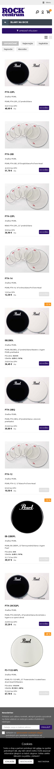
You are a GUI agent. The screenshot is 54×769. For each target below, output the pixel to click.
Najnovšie (8, 49)
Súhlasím (9, 761)
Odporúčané (10, 43)
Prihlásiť (45, 727)
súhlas (39, 748)
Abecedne (22, 49)
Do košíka (44, 108)
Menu (48, 2)
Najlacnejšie (28, 43)
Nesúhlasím (26, 761)
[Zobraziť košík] (47, 12)
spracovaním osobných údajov (30, 732)
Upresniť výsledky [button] (28, 31)
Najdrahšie (43, 43)
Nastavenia (43, 761)
